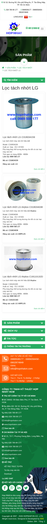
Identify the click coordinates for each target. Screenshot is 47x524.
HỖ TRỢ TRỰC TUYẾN (13, 466)
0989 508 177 (15, 157)
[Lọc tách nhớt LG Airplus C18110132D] (23, 259)
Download (7, 474)
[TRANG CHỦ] (3, 68)
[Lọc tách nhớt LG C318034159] (23, 113)
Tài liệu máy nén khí (12, 470)
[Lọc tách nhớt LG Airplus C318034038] (23, 189)
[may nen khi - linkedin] (19, 488)
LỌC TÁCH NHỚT (25, 68)
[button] (28, 17)
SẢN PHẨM (11, 68)
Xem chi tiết (38, 169)
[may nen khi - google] (12, 488)
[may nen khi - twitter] (26, 488)
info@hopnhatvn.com (21, 368)
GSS (42, 519)
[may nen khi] (23, 28)
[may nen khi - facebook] (5, 488)
